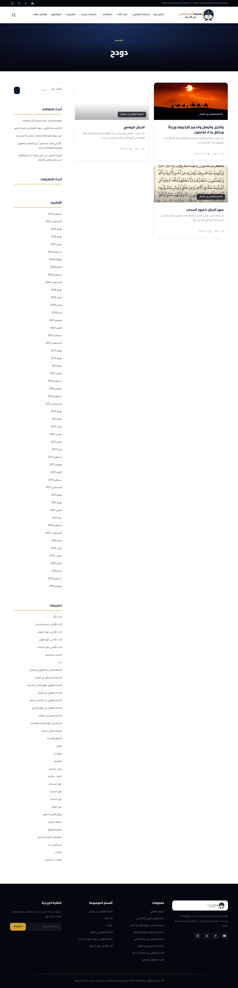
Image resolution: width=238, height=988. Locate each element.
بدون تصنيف (55, 769)
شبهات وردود (89, 14)
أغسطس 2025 (53, 221)
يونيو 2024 (56, 290)
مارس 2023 (56, 373)
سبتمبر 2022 (55, 396)
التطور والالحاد (54, 738)
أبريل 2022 (56, 427)
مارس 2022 (56, 434)
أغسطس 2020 (53, 533)
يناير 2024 (57, 313)
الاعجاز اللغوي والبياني (153, 960)
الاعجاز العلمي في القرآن (50, 693)
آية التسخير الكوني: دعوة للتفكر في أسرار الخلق (38, 128)
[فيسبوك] (25, 3)
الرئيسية (159, 14)
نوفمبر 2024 (55, 259)
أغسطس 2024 (53, 282)
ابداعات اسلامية (53, 655)
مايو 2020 (57, 541)
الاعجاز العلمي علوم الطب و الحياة (44, 685)
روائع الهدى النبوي (52, 814)
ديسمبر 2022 (55, 381)
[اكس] (19, 3)
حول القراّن (56, 807)
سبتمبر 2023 (55, 335)
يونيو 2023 (56, 358)
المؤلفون (56, 14)
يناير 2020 (57, 571)
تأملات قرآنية (55, 776)
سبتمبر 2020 (55, 525)
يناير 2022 (57, 449)
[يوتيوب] (32, 3)
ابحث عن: (56, 89)
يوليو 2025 (56, 229)
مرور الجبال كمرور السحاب (205, 210)
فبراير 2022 (56, 442)
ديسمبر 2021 (55, 457)
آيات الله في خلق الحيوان (49, 632)
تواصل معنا (40, 14)
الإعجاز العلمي (141, 14)
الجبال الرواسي (134, 127)
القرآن (59, 746)
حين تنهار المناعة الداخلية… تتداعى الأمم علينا (39, 136)
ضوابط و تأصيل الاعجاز (50, 837)
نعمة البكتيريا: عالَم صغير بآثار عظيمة (42, 121)
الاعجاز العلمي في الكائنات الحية (46, 700)
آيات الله (122, 14)
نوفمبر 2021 (55, 465)
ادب (60, 662)
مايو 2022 (57, 419)
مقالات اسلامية (53, 860)
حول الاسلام (55, 784)
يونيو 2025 (56, 237)
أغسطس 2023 (53, 343)
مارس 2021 (56, 510)
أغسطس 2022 (53, 404)
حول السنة (56, 799)
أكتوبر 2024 (56, 267)
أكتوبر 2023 (56, 328)
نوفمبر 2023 (55, 320)
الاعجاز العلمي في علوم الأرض (47, 708)
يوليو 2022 (56, 411)
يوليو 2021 (56, 495)
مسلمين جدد (55, 845)
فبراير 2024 (56, 305)
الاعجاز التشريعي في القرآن (48, 678)
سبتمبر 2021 (55, 480)
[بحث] (13, 15)
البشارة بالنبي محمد (51, 731)
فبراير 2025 (56, 244)
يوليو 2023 (56, 351)
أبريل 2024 (56, 297)
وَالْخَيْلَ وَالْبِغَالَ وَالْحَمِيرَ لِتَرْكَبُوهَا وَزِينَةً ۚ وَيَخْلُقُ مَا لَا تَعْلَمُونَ (196, 129)
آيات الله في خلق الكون (50, 640)
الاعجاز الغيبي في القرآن (50, 716)
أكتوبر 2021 (56, 472)
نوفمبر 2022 (55, 389)
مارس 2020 (55, 556)
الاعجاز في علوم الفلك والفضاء (46, 723)
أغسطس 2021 (54, 487)
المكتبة (58, 761)
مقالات (58, 852)
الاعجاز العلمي (157, 912)
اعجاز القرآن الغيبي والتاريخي (150, 918)
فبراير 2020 (56, 563)
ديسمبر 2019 (55, 579)
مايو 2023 (57, 366)
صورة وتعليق (55, 830)
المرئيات (70, 14)
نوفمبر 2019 (55, 586)
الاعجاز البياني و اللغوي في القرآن (45, 670)
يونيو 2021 (56, 503)
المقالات (107, 14)
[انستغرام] (12, 3)
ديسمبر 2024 (55, 252)
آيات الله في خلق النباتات (49, 647)
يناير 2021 (57, 518)
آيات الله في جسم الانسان (48, 624)
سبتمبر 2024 (55, 275)
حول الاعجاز (56, 792)
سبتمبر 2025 (55, 214)
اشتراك (18, 926)
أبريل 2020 (56, 548)
